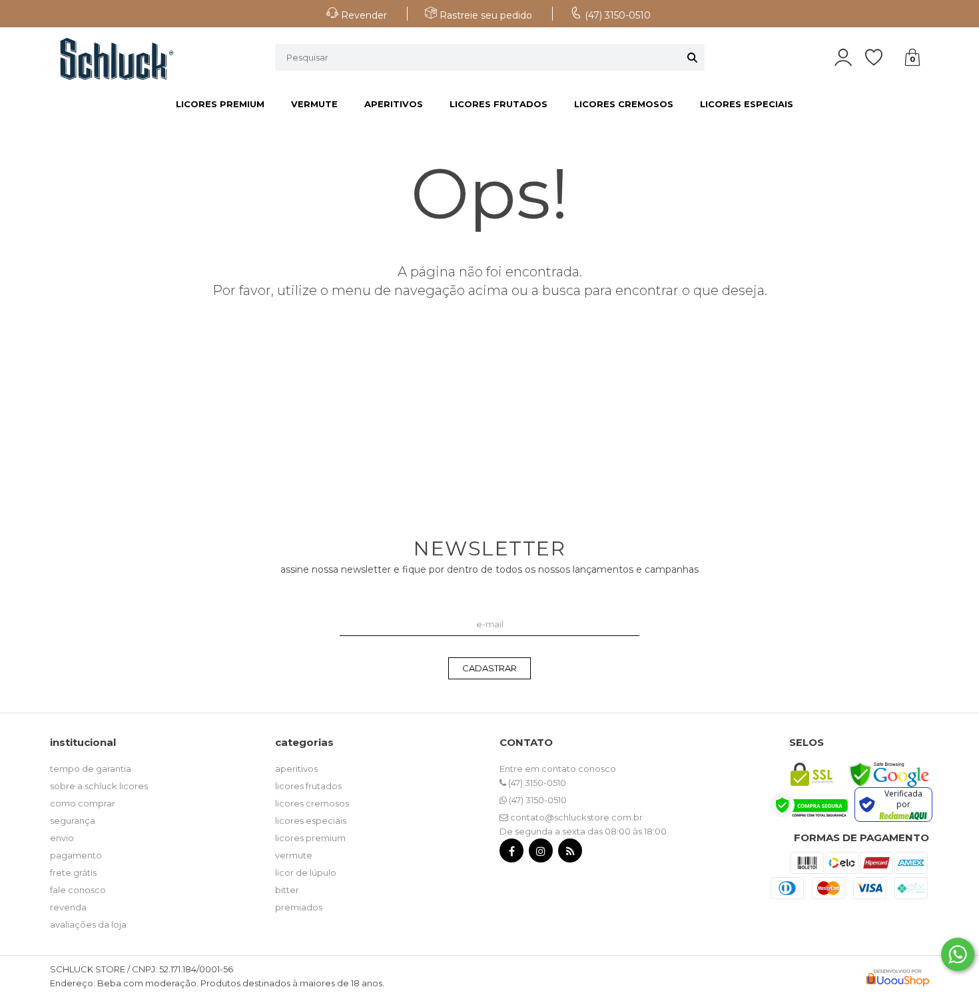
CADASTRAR (489, 668)
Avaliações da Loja (88, 924)
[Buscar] (692, 57)
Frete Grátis (73, 872)
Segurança (72, 820)
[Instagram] (540, 853)
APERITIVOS (393, 104)
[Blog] (570, 853)
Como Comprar (82, 803)
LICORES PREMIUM (220, 104)
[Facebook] (511, 853)
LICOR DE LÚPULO (305, 872)
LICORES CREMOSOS (623, 104)
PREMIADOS (298, 907)
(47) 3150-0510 (536, 782)
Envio (62, 837)
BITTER (287, 889)
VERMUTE (314, 104)
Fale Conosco (78, 889)
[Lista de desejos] (880, 57)
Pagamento (76, 855)
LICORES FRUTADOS (498, 104)
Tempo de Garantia (90, 768)
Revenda (68, 907)
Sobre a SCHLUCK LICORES (99, 786)
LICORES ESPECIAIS (746, 104)
